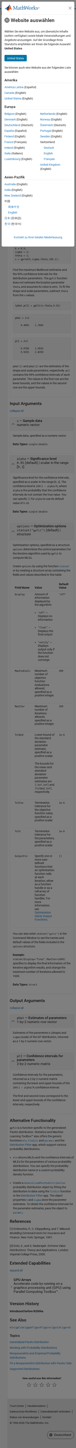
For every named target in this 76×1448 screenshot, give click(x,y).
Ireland (8, 147)
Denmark (10, 119)
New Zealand (12, 195)
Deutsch (49, 147)
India (7, 189)
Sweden (45, 136)
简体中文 (13, 206)
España (9, 130)
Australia (10, 184)
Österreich (46, 125)
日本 (7, 218)
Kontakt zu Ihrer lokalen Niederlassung (38, 237)
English (48, 153)
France (8, 142)
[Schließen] (70, 8)
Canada (9, 92)
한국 (7, 223)
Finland (9, 136)
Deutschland (12, 125)
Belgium (9, 113)
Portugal (45, 130)
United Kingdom (50, 164)
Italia (7, 153)
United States (12, 98)
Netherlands (48, 113)
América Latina (14, 87)
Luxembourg (12, 159)
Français (49, 159)
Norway (45, 119)
